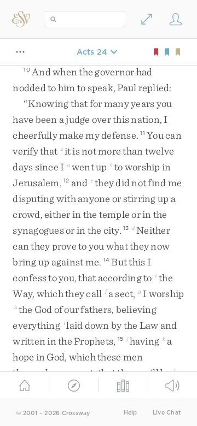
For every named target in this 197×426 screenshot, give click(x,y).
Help (130, 412)
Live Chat (167, 412)
